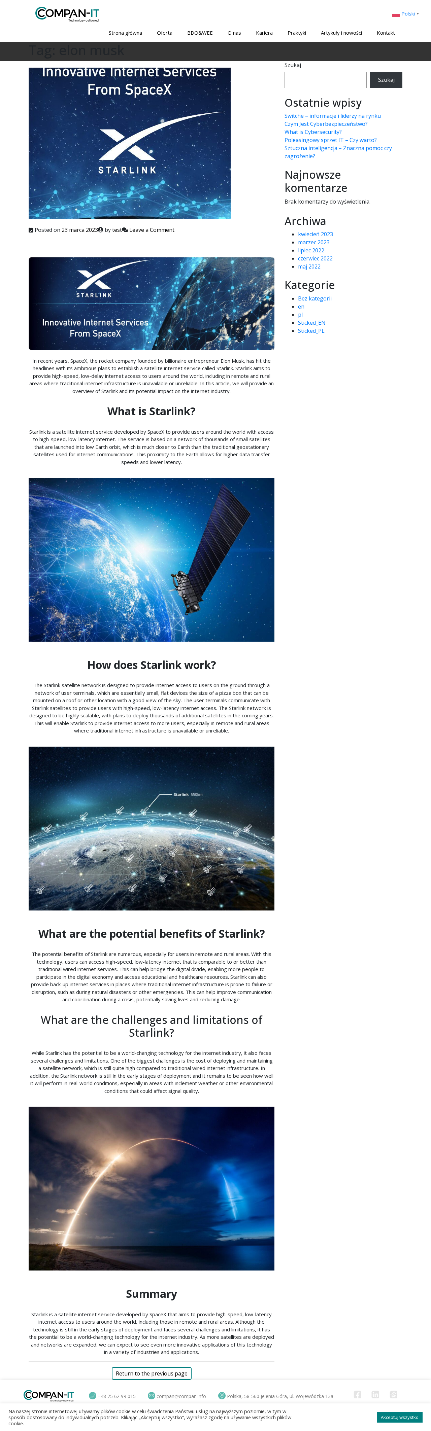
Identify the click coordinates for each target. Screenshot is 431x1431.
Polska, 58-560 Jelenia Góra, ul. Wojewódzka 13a (280, 1396)
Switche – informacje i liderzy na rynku (333, 115)
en (301, 306)
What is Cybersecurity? (313, 132)
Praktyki (297, 32)
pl (300, 314)
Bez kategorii (315, 298)
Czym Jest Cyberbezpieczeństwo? (326, 124)
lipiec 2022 (311, 250)
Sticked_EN (312, 322)
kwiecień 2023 (315, 234)
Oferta (164, 32)
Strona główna (125, 32)
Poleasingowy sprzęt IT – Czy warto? (331, 140)
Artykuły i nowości (341, 32)
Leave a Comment (151, 230)
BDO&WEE (200, 32)
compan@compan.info (181, 1396)
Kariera (264, 32)
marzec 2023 (314, 242)
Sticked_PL (311, 330)
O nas (234, 32)
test (117, 230)
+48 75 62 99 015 (117, 1396)
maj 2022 (309, 266)
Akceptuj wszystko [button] (400, 1417)
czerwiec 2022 (315, 258)
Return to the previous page (152, 1373)
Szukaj (293, 65)
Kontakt (386, 32)
